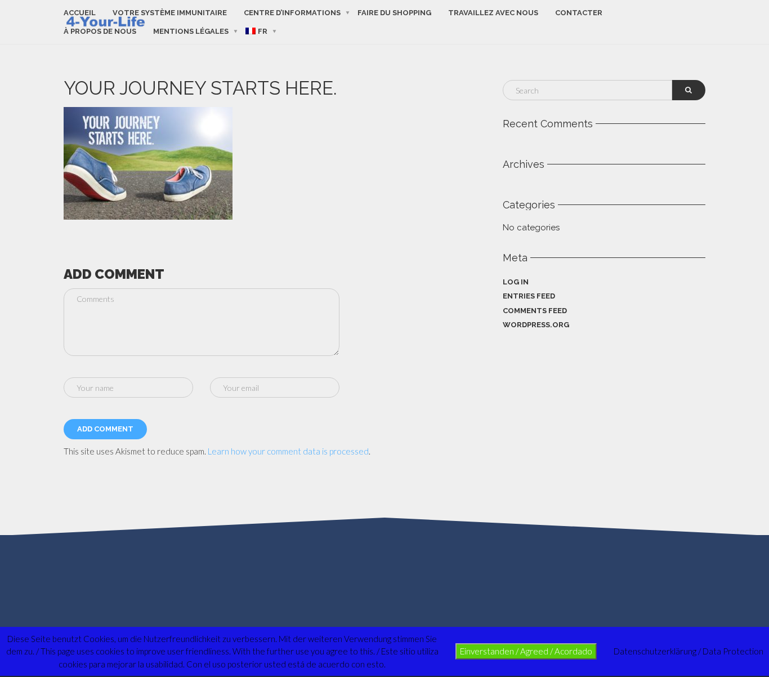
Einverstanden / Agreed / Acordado (526, 651)
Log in (516, 282)
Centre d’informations (292, 12)
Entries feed (529, 296)
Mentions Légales (191, 31)
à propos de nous (100, 31)
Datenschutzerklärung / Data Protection (688, 651)
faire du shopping (394, 12)
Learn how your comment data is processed (288, 451)
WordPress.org (536, 324)
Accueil (80, 12)
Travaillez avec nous (493, 12)
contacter (578, 12)
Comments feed (535, 310)
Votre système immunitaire (170, 12)
